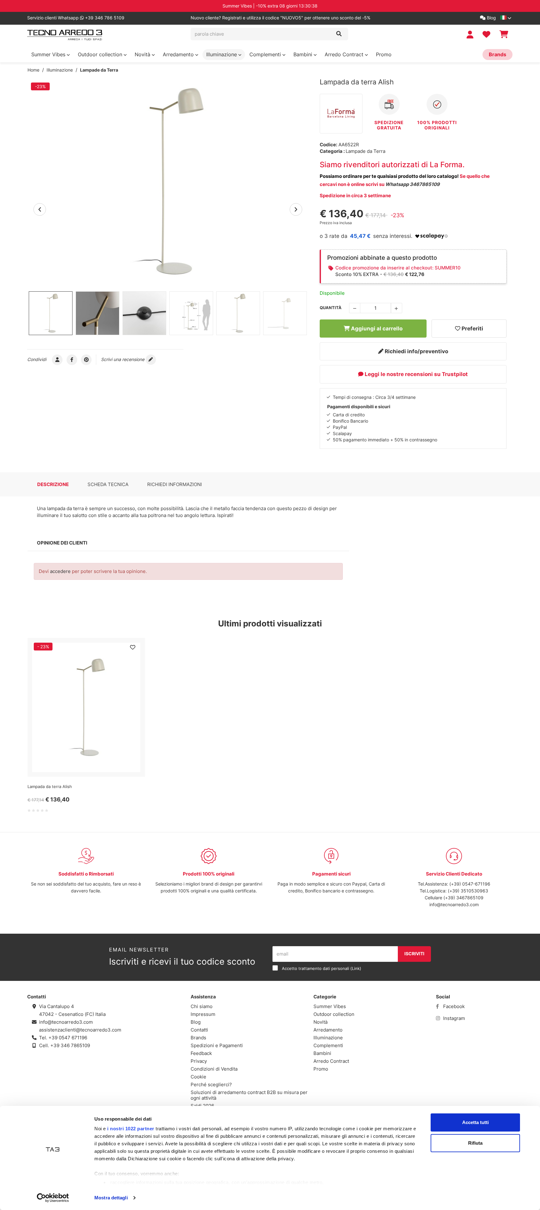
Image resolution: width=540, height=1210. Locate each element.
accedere (60, 571)
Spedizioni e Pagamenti (217, 1045)
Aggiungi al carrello (376, 328)
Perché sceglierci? (211, 1084)
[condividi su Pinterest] (86, 359)
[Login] (471, 34)
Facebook (453, 1006)
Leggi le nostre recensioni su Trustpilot (415, 374)
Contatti (199, 1030)
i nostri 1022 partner (130, 1128)
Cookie (198, 1077)
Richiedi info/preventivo (415, 351)
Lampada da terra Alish (50, 786)
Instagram (453, 1018)
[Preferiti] (132, 647)
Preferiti (471, 328)
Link (356, 968)
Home (33, 70)
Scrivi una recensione (123, 359)
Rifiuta (475, 1143)
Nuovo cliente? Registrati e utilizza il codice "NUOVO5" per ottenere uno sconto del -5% (280, 17)
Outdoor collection (101, 54)
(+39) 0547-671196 (469, 883)
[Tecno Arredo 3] (64, 35)
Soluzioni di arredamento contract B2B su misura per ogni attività (249, 1095)
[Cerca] (339, 34)
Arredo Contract (345, 54)
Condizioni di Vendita (214, 1069)
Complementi (265, 54)
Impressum (203, 1014)
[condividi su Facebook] (72, 359)
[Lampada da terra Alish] (167, 181)
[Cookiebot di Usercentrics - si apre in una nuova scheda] (53, 1197)
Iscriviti (414, 953)
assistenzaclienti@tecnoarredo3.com (80, 1030)
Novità (143, 54)
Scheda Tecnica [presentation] (108, 484)
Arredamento (179, 54)
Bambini (303, 54)
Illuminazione (222, 54)
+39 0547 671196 (67, 1038)
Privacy (199, 1061)
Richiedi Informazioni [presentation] (174, 484)
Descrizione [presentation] (53, 484)
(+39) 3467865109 (463, 897)
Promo (384, 54)
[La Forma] (341, 113)
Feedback (201, 1053)
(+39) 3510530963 (468, 890)
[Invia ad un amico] (57, 359)
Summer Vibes (49, 54)
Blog (491, 17)
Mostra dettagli (111, 1197)
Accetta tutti (475, 1122)
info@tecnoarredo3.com (454, 904)
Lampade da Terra (99, 70)
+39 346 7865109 (70, 1045)
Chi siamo (201, 1006)
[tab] (53, 484)
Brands (497, 54)
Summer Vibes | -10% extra (270, 5)
